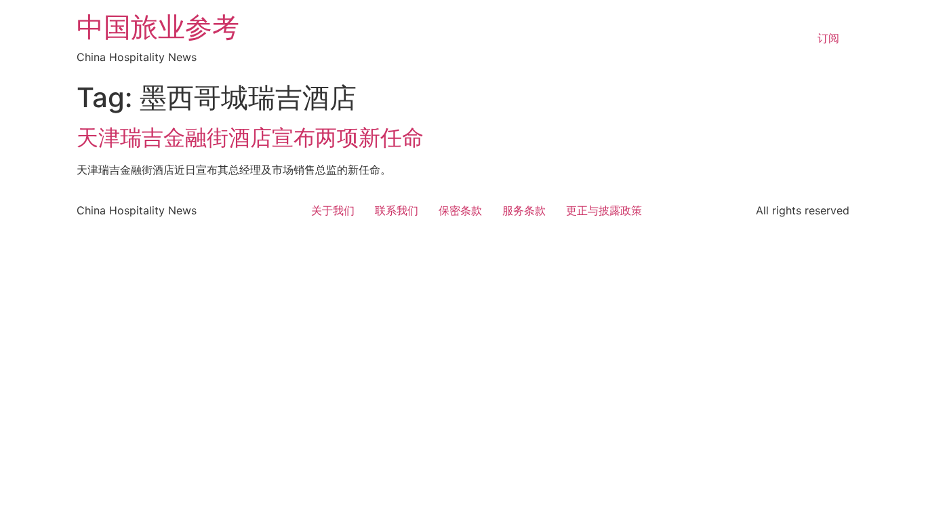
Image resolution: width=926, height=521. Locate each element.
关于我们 (333, 210)
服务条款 (524, 210)
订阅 (828, 38)
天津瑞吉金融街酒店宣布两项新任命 (250, 137)
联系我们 (396, 210)
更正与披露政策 (604, 210)
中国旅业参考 (158, 26)
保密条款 (460, 210)
